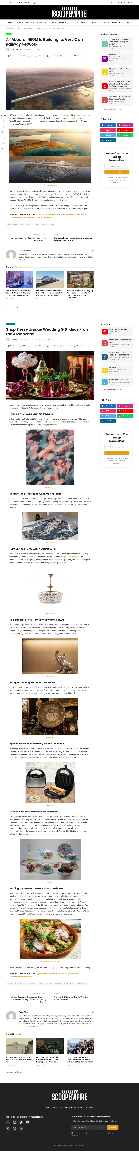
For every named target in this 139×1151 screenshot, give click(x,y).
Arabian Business (51, 185)
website (57, 422)
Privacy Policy (121, 180)
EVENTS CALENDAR (23, 3)
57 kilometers (12, 224)
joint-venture (72, 118)
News (10, 22)
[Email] (3, 148)
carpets (67, 504)
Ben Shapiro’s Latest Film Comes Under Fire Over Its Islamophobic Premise (48, 1059)
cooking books (20, 983)
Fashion (73, 22)
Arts (19, 22)
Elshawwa (62, 825)
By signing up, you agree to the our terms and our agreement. (118, 180)
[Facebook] (3, 121)
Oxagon (29, 224)
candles (10, 983)
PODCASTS (10, 3)
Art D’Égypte (51, 487)
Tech (105, 22)
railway (37, 224)
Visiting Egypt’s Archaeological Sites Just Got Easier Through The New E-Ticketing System (28, 999)
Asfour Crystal (73, 557)
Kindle (45, 914)
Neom (22, 224)
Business (40, 22)
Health (84, 22)
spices (41, 983)
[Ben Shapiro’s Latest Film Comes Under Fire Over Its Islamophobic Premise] (50, 1046)
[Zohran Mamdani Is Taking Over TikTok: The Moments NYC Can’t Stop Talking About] (80, 1046)
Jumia (65, 757)
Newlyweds (32, 983)
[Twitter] (3, 126)
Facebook (51, 737)
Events (29, 22)
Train (52, 224)
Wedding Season (81, 983)
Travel (61, 22)
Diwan (52, 908)
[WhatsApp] (3, 143)
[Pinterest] (3, 137)
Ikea (54, 825)
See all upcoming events (112, 109)
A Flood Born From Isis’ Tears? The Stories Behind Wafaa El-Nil (19, 1059)
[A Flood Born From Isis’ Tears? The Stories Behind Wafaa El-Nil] (19, 1046)
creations (13, 634)
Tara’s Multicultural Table (51, 961)
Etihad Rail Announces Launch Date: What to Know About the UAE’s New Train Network (49, 293)
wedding (58, 983)
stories (27, 693)
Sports (95, 22)
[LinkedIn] (3, 132)
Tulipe (77, 819)
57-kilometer (65, 115)
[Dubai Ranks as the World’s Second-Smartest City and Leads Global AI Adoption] (19, 279)
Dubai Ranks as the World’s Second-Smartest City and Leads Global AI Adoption (18, 293)
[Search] (128, 22)
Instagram (51, 542)
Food (52, 22)
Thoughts (116, 22)
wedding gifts (68, 983)
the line (45, 224)
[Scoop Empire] (69, 12)
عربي (34, 3)
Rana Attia (15, 339)
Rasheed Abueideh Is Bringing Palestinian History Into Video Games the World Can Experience (80, 294)
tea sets (49, 983)
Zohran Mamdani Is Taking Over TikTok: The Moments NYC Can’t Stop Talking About (80, 1059)
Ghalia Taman (16, 49)
